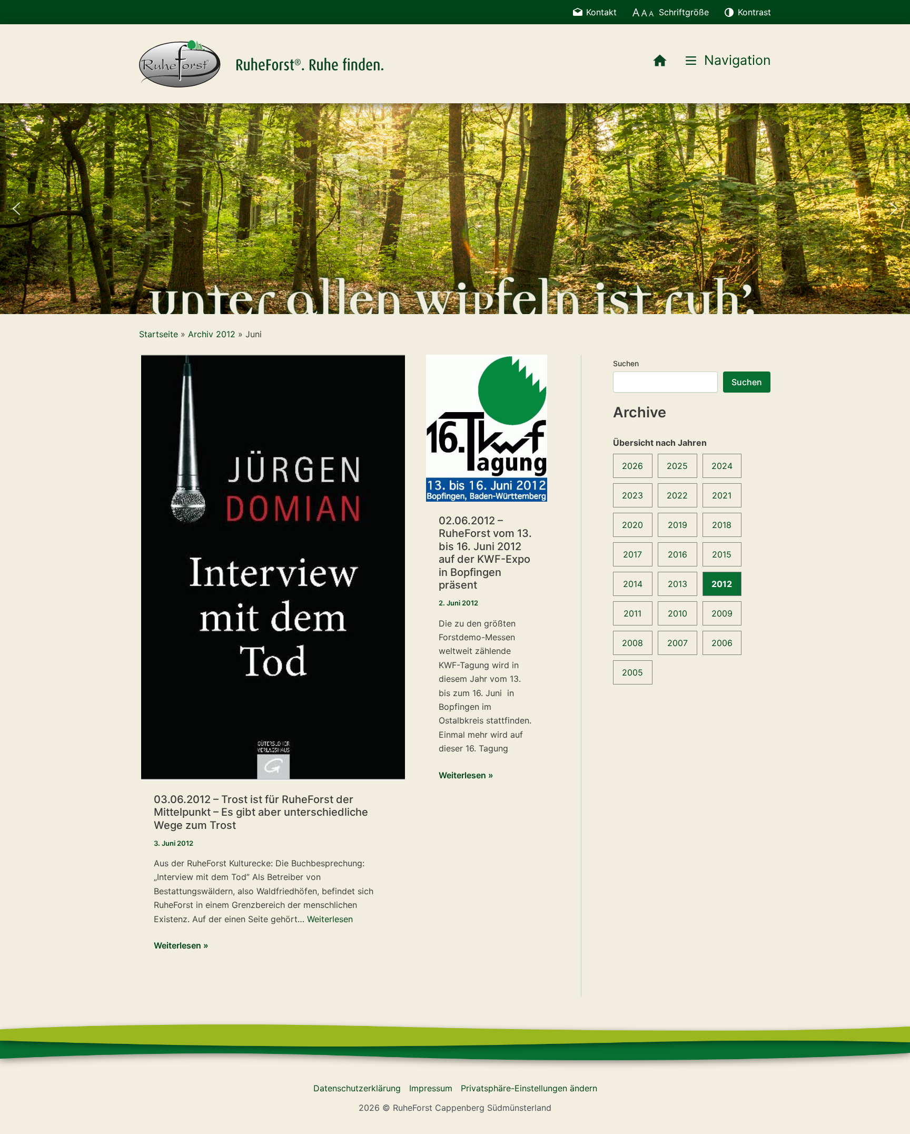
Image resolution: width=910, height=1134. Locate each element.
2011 (632, 613)
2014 (632, 584)
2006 (722, 643)
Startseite (158, 334)
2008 (632, 643)
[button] (16, 208)
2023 (632, 495)
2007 (677, 643)
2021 (721, 495)
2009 (722, 613)
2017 (632, 554)
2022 (677, 495)
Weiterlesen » (181, 946)
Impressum (430, 1088)
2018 (721, 525)
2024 (722, 466)
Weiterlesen (330, 919)
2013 (677, 584)
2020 (632, 525)
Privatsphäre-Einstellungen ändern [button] (529, 1088)
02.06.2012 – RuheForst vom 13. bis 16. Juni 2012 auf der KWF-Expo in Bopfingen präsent (485, 553)
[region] (455, 208)
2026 (632, 466)
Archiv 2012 (211, 334)
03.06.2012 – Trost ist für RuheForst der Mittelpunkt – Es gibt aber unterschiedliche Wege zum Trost (261, 812)
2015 (721, 554)
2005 (632, 672)
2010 (677, 613)
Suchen (626, 363)
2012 (721, 584)
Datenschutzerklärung (357, 1088)
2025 (677, 466)
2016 (677, 554)
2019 (677, 525)
